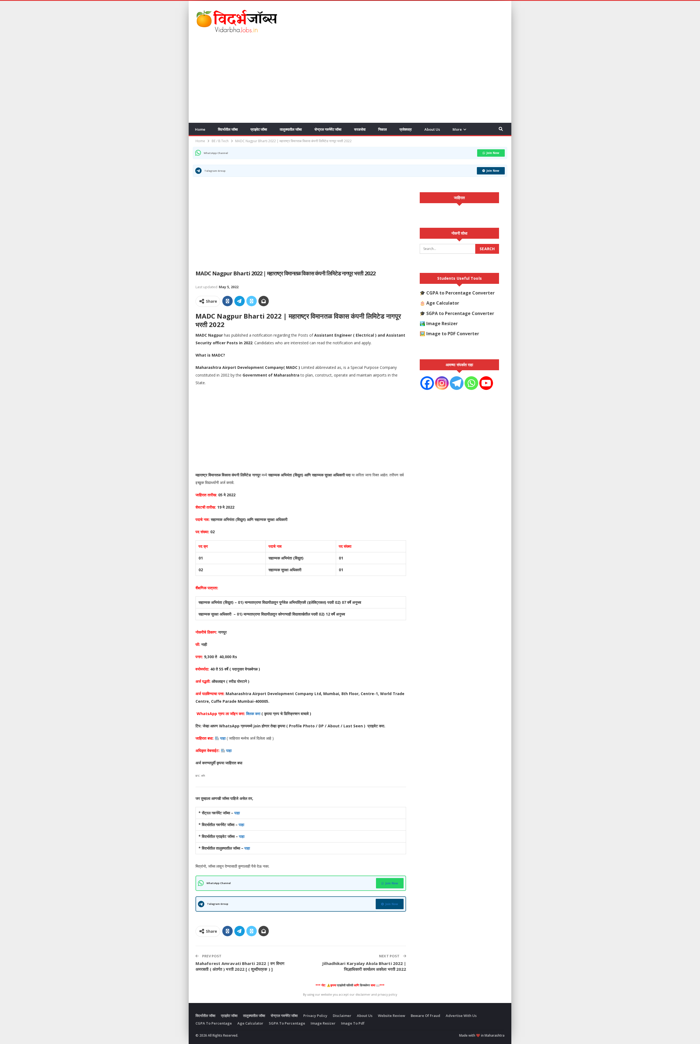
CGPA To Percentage (214, 1023)
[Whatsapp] (471, 383)
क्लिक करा (253, 713)
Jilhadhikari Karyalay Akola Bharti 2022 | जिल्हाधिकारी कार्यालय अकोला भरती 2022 (364, 966)
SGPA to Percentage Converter (460, 313)
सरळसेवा (360, 129)
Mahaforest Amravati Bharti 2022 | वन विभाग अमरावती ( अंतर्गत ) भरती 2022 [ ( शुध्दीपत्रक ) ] (240, 966)
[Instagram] (442, 383)
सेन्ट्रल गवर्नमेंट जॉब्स (328, 129)
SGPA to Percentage (287, 1023)
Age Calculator (442, 303)
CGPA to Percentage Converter (460, 293)
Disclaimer (342, 1015)
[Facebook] (427, 383)
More (457, 129)
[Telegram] (456, 383)
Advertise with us (461, 1015)
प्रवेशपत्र (405, 129)
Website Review (391, 1015)
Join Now (492, 153)
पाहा (223, 738)
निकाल (382, 129)
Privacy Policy (315, 1015)
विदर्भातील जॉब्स (228, 129)
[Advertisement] (404, 20)
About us (432, 129)
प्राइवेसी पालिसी (345, 985)
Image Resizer (442, 323)
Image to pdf (352, 1023)
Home (200, 129)
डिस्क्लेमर (365, 985)
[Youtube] (486, 383)
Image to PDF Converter (452, 334)
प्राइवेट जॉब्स (258, 129)
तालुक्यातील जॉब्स (291, 129)
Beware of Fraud (425, 1015)
